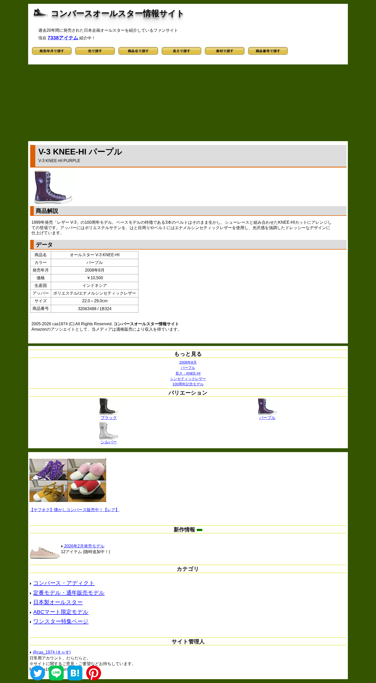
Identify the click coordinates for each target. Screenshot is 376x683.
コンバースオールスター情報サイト (118, 13)
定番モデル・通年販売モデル (69, 593)
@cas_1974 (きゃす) (52, 652)
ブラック (109, 418)
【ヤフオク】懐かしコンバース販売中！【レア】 (74, 510)
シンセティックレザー (188, 379)
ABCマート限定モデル (61, 612)
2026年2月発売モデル (83, 546)
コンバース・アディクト (64, 583)
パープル (188, 368)
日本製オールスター (58, 602)
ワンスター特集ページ (61, 621)
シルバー (109, 442)
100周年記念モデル (188, 384)
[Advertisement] (188, 103)
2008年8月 (188, 362)
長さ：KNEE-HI (188, 373)
